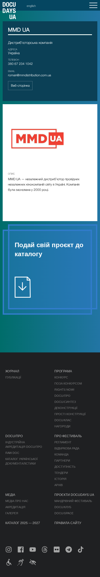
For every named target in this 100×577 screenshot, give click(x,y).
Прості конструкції (70, 414)
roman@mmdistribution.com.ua (29, 75)
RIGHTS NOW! (64, 389)
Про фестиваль (68, 435)
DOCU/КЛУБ (62, 507)
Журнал (12, 371)
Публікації (13, 377)
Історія (60, 479)
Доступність (64, 466)
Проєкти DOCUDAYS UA (74, 494)
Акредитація (15, 507)
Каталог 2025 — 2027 (22, 522)
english (31, 5)
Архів (58, 485)
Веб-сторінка (20, 85)
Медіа (10, 494)
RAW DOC (12, 452)
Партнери (62, 460)
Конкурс (61, 377)
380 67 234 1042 (20, 64)
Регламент (62, 442)
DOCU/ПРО (62, 395)
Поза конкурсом (68, 383)
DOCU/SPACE (63, 513)
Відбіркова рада (66, 448)
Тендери (61, 472)
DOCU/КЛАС (62, 420)
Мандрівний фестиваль (73, 501)
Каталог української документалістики (21, 461)
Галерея (11, 513)
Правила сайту (67, 522)
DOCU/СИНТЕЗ (65, 401)
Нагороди (62, 426)
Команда (61, 454)
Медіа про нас (16, 501)
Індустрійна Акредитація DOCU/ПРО (23, 444)
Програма (63, 371)
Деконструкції (65, 408)
